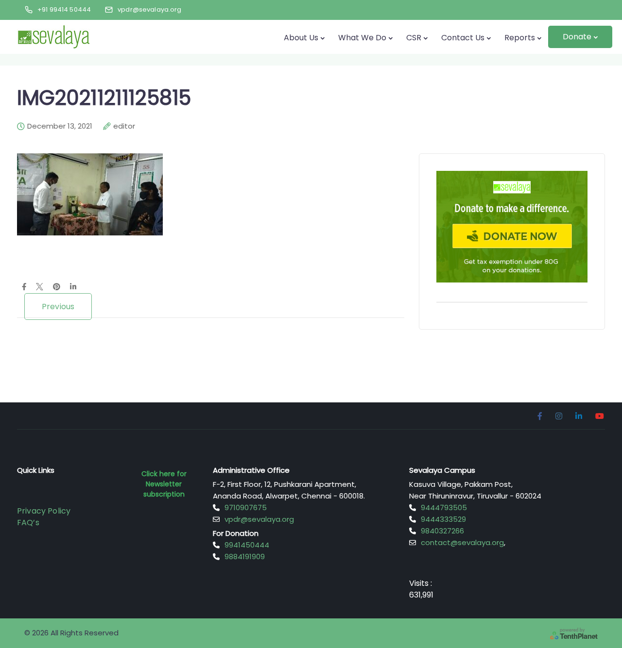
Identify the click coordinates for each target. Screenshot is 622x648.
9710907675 (246, 507)
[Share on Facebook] (24, 287)
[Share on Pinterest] (56, 287)
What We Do (362, 37)
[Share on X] (39, 287)
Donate (577, 36)
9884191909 (245, 556)
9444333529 (443, 519)
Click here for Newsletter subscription (164, 484)
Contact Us (462, 37)
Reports (519, 37)
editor (124, 126)
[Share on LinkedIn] (73, 287)
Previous (58, 306)
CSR (413, 37)
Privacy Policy (43, 510)
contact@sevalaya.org (462, 542)
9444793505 (444, 507)
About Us (301, 37)
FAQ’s (28, 522)
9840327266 (442, 531)
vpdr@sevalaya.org (259, 519)
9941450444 (247, 545)
